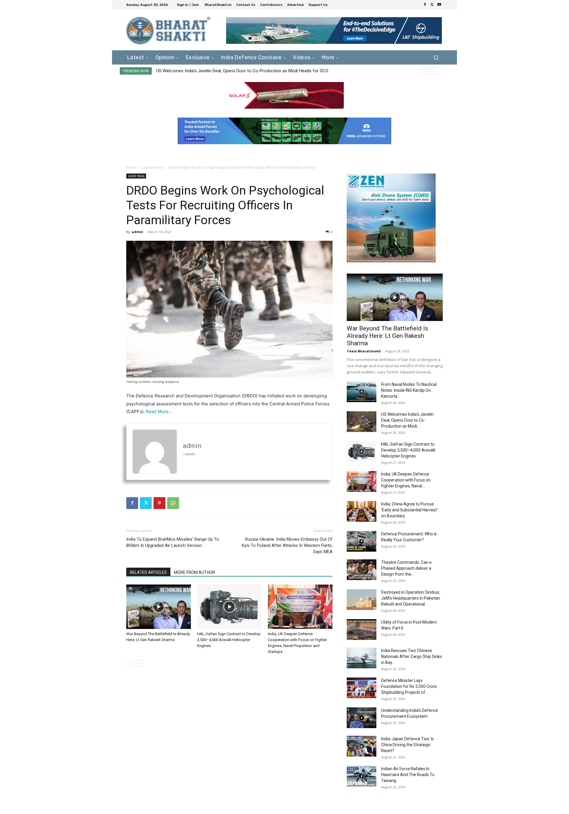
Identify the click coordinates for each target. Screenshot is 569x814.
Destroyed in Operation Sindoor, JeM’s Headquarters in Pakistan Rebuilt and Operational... (410, 598)
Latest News (152, 167)
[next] (433, 71)
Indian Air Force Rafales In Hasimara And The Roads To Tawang (407, 774)
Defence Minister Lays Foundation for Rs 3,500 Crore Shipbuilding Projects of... (409, 686)
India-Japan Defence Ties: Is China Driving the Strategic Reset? (407, 744)
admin (137, 231)
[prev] (424, 71)
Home (131, 167)
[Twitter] (432, 4)
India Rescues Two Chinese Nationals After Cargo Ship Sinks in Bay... (411, 656)
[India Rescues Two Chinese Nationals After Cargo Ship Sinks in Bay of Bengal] (361, 658)
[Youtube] (439, 4)
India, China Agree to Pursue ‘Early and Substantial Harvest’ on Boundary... (409, 510)
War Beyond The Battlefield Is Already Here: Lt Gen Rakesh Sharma (387, 336)
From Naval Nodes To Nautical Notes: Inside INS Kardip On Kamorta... (409, 390)
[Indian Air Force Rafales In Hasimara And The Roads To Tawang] (361, 776)
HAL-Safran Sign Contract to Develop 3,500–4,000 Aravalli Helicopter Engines (231, 70)
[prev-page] (130, 663)
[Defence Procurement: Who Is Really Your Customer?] (361, 541)
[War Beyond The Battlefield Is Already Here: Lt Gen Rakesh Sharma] (158, 607)
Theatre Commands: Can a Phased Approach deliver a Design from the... (406, 568)
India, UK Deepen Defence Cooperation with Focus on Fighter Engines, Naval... (406, 480)
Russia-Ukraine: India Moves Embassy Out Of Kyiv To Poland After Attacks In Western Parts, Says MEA (287, 545)
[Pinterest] (159, 503)
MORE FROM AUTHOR (194, 572)
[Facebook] (425, 4)
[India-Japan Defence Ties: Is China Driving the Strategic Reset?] (361, 746)
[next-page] (139, 663)
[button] (436, 57)
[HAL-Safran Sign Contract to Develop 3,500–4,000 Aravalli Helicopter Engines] (229, 607)
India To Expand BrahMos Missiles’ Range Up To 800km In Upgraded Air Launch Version (172, 542)
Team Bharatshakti (364, 351)
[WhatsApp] (173, 503)
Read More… (159, 411)
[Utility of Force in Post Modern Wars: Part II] (361, 629)
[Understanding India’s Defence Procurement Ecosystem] (361, 717)
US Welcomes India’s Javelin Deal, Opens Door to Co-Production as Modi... (407, 420)
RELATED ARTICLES (148, 572)
